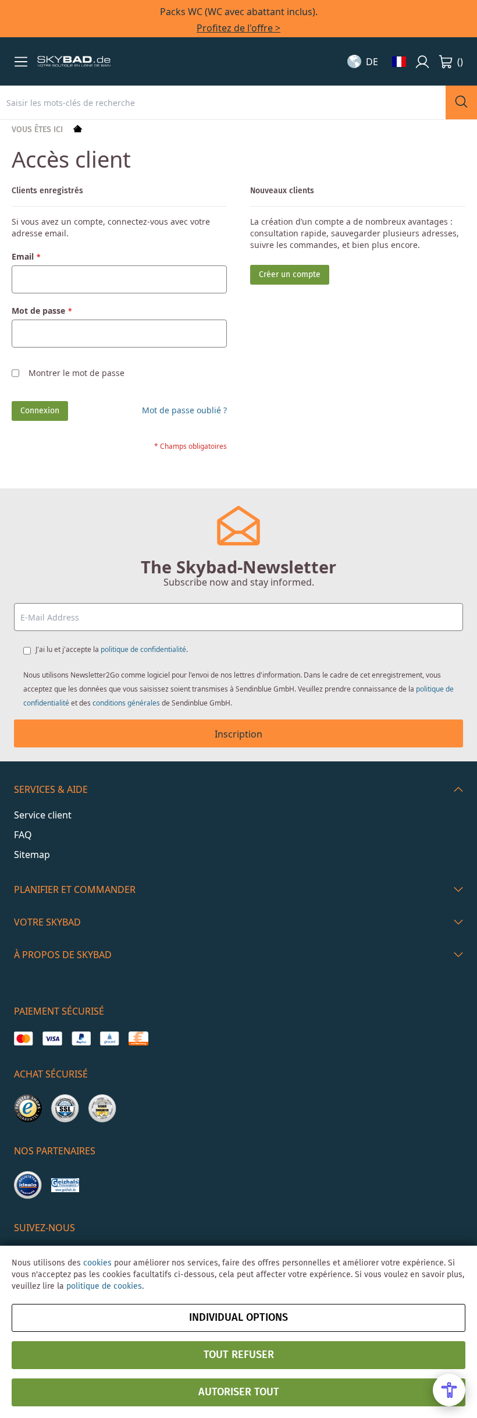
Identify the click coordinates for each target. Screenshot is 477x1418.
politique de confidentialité (143, 649)
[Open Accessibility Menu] (449, 1390)
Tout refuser (239, 1355)
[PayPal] (81, 1038)
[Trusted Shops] (28, 1108)
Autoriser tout (238, 1392)
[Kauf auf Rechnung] (138, 1038)
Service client (43, 815)
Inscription (238, 734)
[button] (21, 61)
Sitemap (32, 854)
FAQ (23, 834)
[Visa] (52, 1038)
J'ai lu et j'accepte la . (111, 649)
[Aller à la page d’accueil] (76, 129)
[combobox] (223, 102)
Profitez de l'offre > (238, 28)
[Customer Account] (422, 62)
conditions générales (126, 703)
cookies (97, 1263)
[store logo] (74, 62)
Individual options (238, 1318)
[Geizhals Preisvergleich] (65, 1185)
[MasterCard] (23, 1038)
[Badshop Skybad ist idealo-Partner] (28, 1185)
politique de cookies (104, 1286)
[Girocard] (109, 1038)
